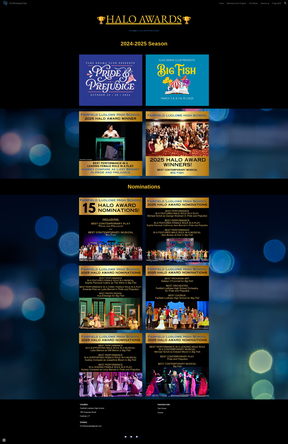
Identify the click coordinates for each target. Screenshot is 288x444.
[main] (144, 21)
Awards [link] (264, 3)
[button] (285, 3)
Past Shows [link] (253, 3)
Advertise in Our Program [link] (236, 3)
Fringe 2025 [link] (276, 3)
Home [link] (221, 3)
